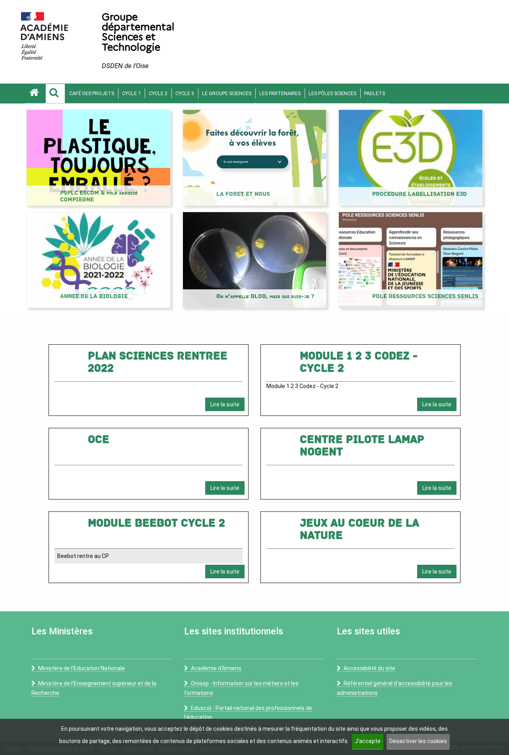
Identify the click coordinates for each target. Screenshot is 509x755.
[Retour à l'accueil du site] (35, 93)
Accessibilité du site (369, 668)
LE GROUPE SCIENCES (226, 93)
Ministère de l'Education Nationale (81, 668)
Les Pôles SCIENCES (332, 93)
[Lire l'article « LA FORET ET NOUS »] (255, 157)
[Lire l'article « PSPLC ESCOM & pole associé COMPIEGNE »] (98, 157)
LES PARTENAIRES (280, 93)
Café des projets (91, 93)
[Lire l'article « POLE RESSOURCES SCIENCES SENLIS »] (410, 259)
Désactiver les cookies (418, 741)
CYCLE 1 (131, 93)
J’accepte (368, 741)
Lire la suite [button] (224, 404)
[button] (55, 93)
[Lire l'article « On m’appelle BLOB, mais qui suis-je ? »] (255, 259)
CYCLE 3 (184, 93)
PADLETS (374, 93)
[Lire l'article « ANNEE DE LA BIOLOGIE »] (98, 259)
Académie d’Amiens (216, 668)
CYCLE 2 (158, 93)
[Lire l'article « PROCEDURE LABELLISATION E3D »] (410, 157)
